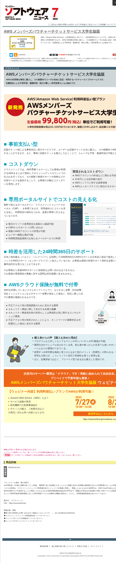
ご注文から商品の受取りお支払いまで (64, 25)
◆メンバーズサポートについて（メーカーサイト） (23, 521)
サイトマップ (96, 546)
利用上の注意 (82, 546)
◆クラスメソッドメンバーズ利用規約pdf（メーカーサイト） (27, 516)
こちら (66, 455)
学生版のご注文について (89, 25)
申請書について (106, 25)
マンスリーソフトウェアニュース (32, 13)
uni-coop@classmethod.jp (65, 513)
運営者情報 (44, 546)
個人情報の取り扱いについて (63, 546)
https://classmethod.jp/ (17, 503)
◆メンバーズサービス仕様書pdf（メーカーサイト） (24, 518)
